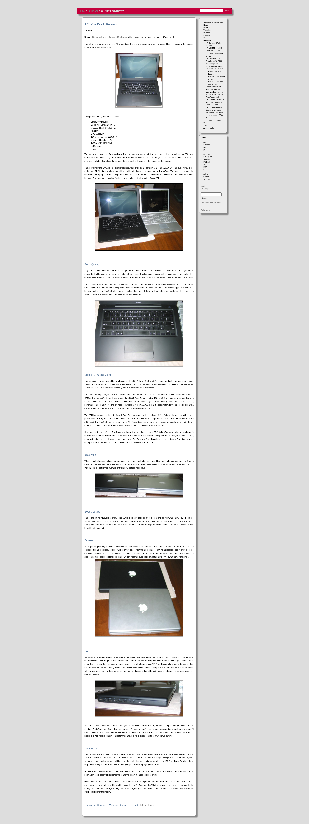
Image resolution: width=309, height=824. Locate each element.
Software (206, 38)
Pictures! (206, 27)
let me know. (147, 805)
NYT (205, 147)
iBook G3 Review (212, 105)
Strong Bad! (208, 157)
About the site (208, 128)
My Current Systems (214, 107)
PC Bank (206, 162)
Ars (204, 142)
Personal (206, 33)
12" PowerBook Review (215, 100)
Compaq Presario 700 (214, 120)
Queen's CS (208, 154)
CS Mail (206, 177)
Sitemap (205, 189)
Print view (205, 210)
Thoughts (207, 30)
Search (226, 11)
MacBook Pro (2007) (214, 51)
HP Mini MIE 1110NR (214, 48)
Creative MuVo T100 (214, 61)
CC (204, 170)
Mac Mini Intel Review (214, 92)
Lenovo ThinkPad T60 (214, 87)
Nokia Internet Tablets (214, 66)
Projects (206, 35)
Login (203, 186)
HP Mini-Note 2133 (213, 58)
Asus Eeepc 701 (212, 64)
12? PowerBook (104, 47)
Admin (205, 174)
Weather (206, 159)
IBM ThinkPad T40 (213, 89)
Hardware (93, 10)
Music (205, 123)
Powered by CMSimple (211, 203)
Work (205, 165)
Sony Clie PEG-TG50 (214, 94)
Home (82, 10)
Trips (205, 125)
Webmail (206, 179)
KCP (205, 167)
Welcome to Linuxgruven (213, 22)
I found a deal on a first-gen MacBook (109, 37)
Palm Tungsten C (212, 97)
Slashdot (206, 145)
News (205, 25)
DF (204, 150)
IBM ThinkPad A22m (214, 102)
